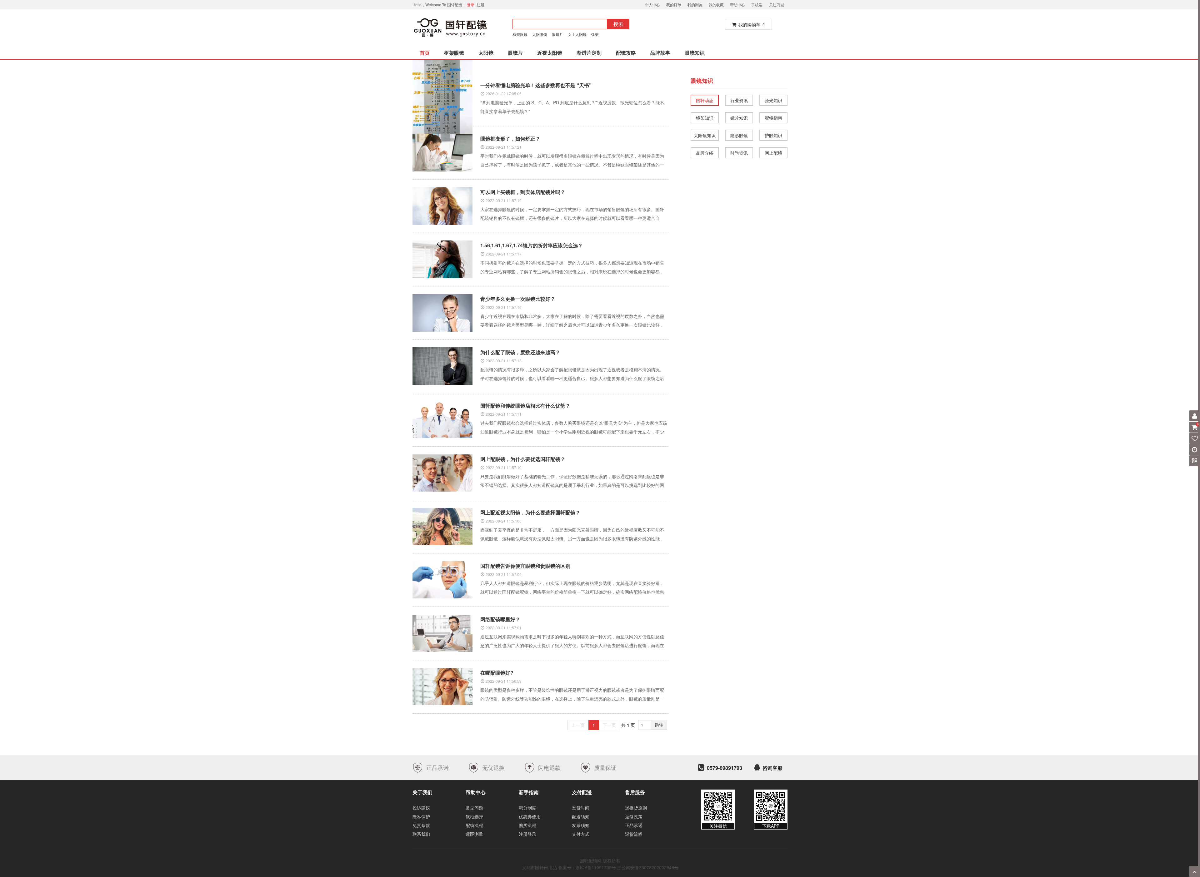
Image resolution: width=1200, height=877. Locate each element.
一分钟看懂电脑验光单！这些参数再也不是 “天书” (536, 85)
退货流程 (633, 834)
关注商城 (776, 4)
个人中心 (652, 4)
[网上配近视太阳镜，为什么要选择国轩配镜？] (442, 526)
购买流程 (527, 825)
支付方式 (580, 834)
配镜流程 (474, 825)
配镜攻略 (626, 52)
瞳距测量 (474, 834)
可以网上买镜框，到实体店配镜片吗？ (522, 192)
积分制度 (527, 808)
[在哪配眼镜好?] (442, 686)
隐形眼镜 (739, 135)
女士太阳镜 (577, 34)
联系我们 (421, 834)
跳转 (659, 725)
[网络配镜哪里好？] (442, 633)
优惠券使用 (530, 816)
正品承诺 (633, 825)
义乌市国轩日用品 (539, 867)
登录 (470, 4)
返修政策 (633, 816)
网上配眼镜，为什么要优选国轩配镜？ (522, 459)
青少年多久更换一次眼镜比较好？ (517, 298)
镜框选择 (474, 816)
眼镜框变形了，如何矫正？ (510, 138)
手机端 (756, 4)
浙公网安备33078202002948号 (647, 867)
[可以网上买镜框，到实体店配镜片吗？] (442, 206)
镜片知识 (739, 118)
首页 (425, 52)
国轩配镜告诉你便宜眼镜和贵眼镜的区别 (525, 565)
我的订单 (673, 4)
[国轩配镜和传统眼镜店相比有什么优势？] (442, 419)
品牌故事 (660, 52)
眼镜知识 (695, 52)
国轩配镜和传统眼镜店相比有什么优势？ (525, 405)
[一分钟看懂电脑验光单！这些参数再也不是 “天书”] (442, 99)
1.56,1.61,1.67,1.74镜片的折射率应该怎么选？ (531, 245)
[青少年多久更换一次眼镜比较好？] (442, 312)
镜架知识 (704, 118)
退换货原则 (636, 808)
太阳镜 (485, 52)
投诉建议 (421, 808)
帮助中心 (737, 4)
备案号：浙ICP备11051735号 (587, 867)
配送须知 (580, 816)
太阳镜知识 (705, 135)
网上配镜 (773, 153)
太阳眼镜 (539, 34)
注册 (480, 4)
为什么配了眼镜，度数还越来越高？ (520, 352)
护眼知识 (773, 135)
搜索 (618, 23)
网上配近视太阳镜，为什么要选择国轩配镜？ (530, 512)
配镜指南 (773, 118)
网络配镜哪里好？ (500, 619)
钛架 (596, 34)
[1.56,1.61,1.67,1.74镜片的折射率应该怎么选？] (442, 259)
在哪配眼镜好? (496, 672)
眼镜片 (557, 34)
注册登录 (527, 834)
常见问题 (474, 808)
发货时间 (580, 808)
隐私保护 (421, 816)
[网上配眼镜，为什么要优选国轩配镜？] (442, 473)
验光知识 (773, 100)
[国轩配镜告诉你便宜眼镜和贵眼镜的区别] (442, 579)
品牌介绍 (704, 153)
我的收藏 (716, 4)
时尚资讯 (739, 153)
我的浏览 (695, 4)
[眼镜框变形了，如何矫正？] (442, 152)
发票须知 (580, 825)
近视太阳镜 (549, 52)
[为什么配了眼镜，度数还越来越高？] (442, 366)
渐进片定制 (589, 52)
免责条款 (421, 825)
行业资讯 (739, 100)
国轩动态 (704, 100)
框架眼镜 (520, 34)
